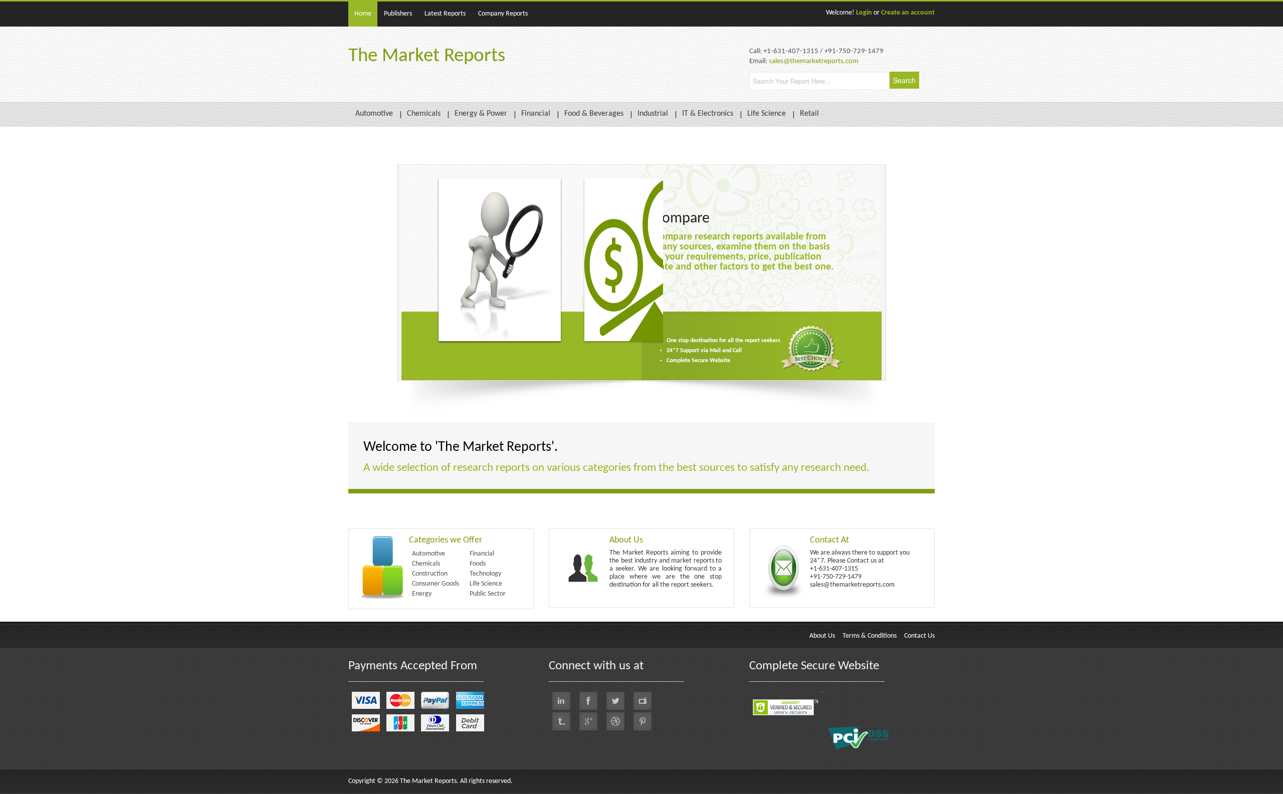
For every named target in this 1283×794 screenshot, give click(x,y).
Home (362, 14)
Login (864, 13)
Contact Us (919, 636)
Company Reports (503, 14)
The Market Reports (426, 56)
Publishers (398, 14)
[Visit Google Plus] (588, 721)
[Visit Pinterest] (642, 721)
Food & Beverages (593, 114)
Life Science (766, 114)
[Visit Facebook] (588, 701)
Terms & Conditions (869, 636)
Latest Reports (445, 14)
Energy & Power (481, 114)
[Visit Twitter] (615, 701)
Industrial (652, 114)
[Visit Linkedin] (561, 701)
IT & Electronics (707, 114)
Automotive (374, 114)
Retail (809, 114)
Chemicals (424, 114)
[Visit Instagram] (615, 721)
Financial (535, 114)
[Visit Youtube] (642, 701)
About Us (822, 636)
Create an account (908, 13)
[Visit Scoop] (561, 721)
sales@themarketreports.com (814, 61)
